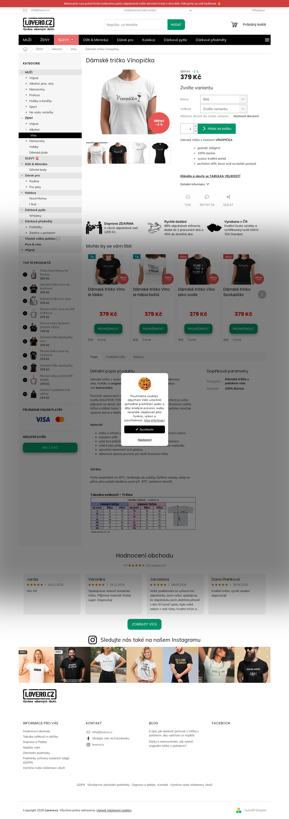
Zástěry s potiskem (42, 233)
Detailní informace (192, 184)
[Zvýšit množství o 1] (195, 126)
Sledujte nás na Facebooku (110, 738)
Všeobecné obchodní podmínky (108, 785)
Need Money (38, 198)
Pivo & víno (33, 244)
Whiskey (35, 216)
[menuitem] (27, 40)
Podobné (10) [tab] (115, 357)
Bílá (90, 340)
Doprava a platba (143, 785)
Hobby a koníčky (40, 101)
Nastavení (144, 440)
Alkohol (34, 130)
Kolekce (30, 193)
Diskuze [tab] (138, 357)
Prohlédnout (108, 329)
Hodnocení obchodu (140, 10)
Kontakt (162, 785)
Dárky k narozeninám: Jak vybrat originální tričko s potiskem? (171, 743)
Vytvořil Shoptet (255, 810)
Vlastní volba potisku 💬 (42, 239)
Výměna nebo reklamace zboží (44, 768)
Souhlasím (147, 429)
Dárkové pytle (35, 210)
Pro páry (35, 187)
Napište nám (31, 747)
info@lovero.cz (102, 732)
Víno (33, 135)
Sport (33, 107)
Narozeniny (37, 89)
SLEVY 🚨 (32, 158)
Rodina (34, 181)
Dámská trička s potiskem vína (237, 381)
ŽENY (29, 118)
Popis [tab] (94, 357)
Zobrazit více (144, 624)
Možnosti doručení (246, 116)
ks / (50, 447)
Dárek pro (32, 175)
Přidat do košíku (219, 129)
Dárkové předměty (38, 221)
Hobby (33, 147)
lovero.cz (98, 744)
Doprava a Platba (35, 742)
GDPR (81, 785)
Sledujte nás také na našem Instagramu (151, 639)
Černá (102, 340)
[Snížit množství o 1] (195, 131)
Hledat (176, 24)
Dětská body (37, 170)
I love (33, 204)
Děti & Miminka (36, 164)
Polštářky (35, 227)
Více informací (154, 420)
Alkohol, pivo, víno (41, 83)
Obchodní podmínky (36, 753)
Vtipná (33, 78)
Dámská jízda (38, 152)
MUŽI (29, 72)
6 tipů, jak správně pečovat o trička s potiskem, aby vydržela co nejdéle (174, 733)
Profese (34, 95)
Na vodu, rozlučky (41, 112)
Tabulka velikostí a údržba (40, 736)
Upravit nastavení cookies (114, 810)
